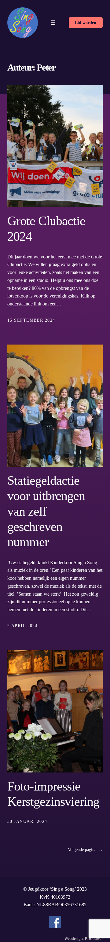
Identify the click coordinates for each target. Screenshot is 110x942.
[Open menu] (53, 22)
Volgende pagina (85, 849)
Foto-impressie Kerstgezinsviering (53, 794)
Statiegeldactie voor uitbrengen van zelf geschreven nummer (46, 511)
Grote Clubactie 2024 (46, 228)
